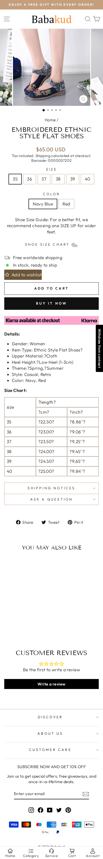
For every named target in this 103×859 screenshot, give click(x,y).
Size (51, 169)
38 (58, 179)
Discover (50, 717)
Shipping (43, 155)
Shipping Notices (51, 488)
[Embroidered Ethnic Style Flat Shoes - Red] (25, 621)
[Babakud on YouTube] (49, 810)
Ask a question (51, 499)
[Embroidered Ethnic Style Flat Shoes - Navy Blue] (19, 621)
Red (66, 204)
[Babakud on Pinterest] (68, 810)
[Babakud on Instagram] (31, 810)
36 (29, 179)
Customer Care (50, 749)
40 (87, 179)
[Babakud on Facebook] (40, 810)
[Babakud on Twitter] (59, 810)
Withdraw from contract (100, 348)
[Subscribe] (85, 794)
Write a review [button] (51, 684)
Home (50, 119)
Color (51, 194)
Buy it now (51, 303)
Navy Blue (43, 204)
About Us (50, 733)
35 (15, 179)
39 (72, 179)
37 (44, 179)
